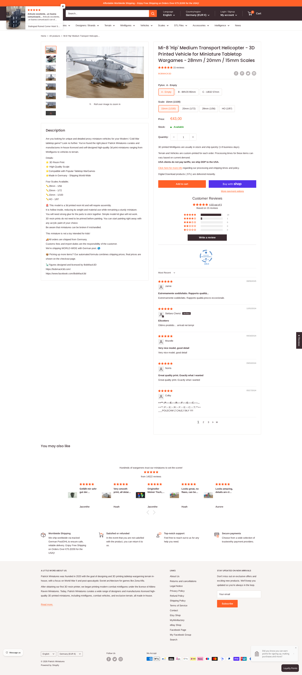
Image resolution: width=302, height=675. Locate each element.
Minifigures (125, 25)
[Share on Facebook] (236, 73)
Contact (174, 610)
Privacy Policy (177, 591)
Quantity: (163, 137)
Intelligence (220, 25)
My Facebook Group (180, 634)
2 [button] (203, 422)
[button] (165, 67)
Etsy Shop (175, 615)
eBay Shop (175, 625)
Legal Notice (176, 586)
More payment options (232, 191)
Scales (161, 25)
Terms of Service (178, 605)
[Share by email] (254, 73)
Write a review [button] (207, 237)
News (238, 25)
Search (173, 639)
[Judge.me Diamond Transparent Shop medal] (206, 256)
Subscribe (227, 603)
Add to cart (182, 184)
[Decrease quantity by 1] (174, 137)
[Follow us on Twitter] (114, 659)
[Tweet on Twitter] (248, 73)
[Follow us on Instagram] (120, 659)
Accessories (199, 25)
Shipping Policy (178, 600)
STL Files (179, 25)
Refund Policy (177, 595)
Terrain (107, 25)
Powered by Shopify (50, 665)
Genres (63, 25)
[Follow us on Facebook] (108, 659)
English (46, 654)
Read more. (47, 604)
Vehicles (144, 25)
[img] (165, 281)
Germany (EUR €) (68, 654)
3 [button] (208, 422)
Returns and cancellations (183, 581)
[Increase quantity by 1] (193, 137)
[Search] (153, 13)
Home (43, 36)
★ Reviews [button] (299, 340)
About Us (174, 576)
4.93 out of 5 (215, 204)
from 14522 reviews (151, 476)
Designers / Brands (85, 25)
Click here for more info (170, 168)
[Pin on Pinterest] (242, 73)
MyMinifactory (177, 620)
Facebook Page (178, 629)
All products (54, 36)
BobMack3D (164, 73)
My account (228, 15)
